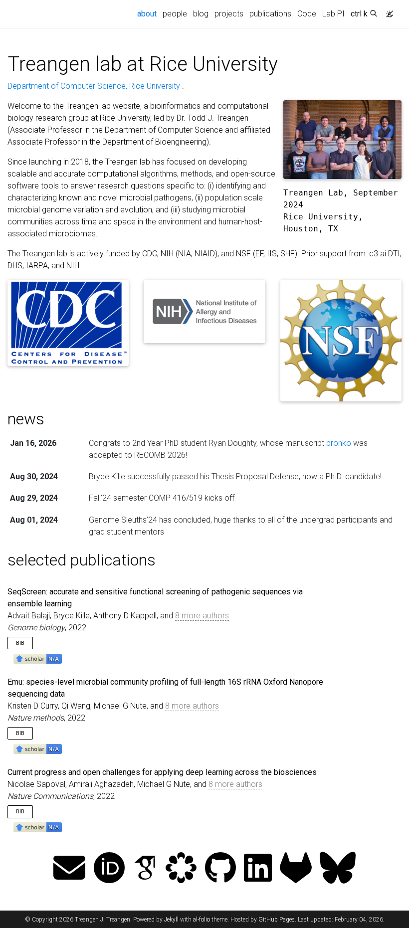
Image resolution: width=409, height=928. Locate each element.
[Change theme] (387, 11)
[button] (37, 658)
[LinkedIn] (258, 869)
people (175, 13)
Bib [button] (20, 643)
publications (270, 13)
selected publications (81, 560)
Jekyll (171, 919)
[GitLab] (296, 869)
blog (200, 13)
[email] (69, 869)
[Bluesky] (338, 869)
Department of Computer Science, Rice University (94, 86)
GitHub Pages (276, 919)
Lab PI (333, 13)
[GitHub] (220, 869)
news (25, 418)
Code (306, 13)
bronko (338, 443)
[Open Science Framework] (181, 869)
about (148, 13)
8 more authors (202, 615)
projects (228, 13)
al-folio (201, 919)
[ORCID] (109, 869)
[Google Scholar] (145, 869)
